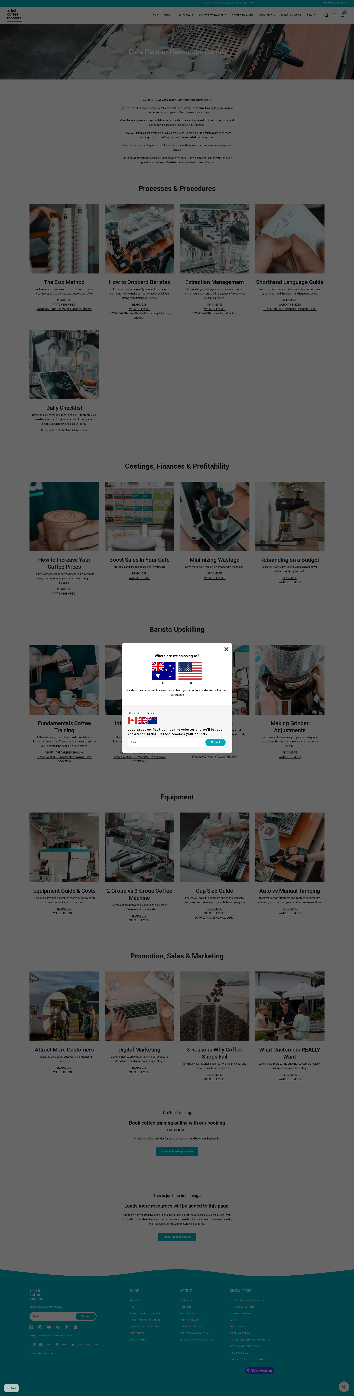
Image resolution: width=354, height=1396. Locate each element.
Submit (215, 742)
